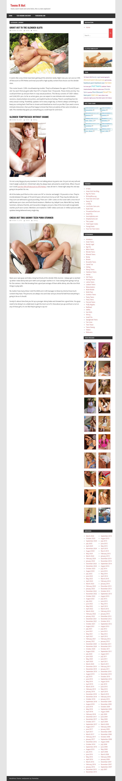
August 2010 (105, 681)
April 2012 (104, 636)
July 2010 (104, 684)
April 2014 (104, 576)
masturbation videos (90, 89)
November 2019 (91, 669)
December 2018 (91, 694)
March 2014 (105, 579)
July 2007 (104, 769)
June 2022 (89, 604)
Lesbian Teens (106, 86)
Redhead (89, 307)
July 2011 (104, 656)
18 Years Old (88, 77)
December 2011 (106, 644)
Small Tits (107, 92)
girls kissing (108, 80)
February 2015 (106, 553)
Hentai (88, 274)
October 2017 (90, 722)
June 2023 (89, 576)
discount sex (100, 80)
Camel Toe (89, 264)
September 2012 (106, 624)
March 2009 (105, 724)
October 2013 (105, 591)
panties (90, 92)
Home (10, 16)
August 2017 (90, 727)
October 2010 (105, 676)
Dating (88, 267)
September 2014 (106, 564)
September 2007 (106, 767)
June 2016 (89, 754)
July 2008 (104, 744)
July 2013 (104, 599)
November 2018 (91, 697)
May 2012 (104, 634)
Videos (88, 330)
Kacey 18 (89, 201)
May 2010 (104, 689)
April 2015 (104, 548)
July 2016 (89, 752)
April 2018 (89, 712)
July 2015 (104, 541)
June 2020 (89, 656)
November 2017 (91, 719)
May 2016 (89, 757)
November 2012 (106, 619)
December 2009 (106, 701)
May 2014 (104, 574)
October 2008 (105, 737)
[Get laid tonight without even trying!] (98, 67)
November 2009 (106, 704)
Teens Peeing (90, 327)
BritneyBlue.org (91, 196)
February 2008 (106, 757)
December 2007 (106, 762)
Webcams (89, 332)
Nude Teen (89, 209)
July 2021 (89, 629)
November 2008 (106, 734)
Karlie (27, 30)
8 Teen (88, 189)
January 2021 (90, 641)
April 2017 (89, 732)
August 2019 (90, 674)
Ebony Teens (90, 269)
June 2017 (89, 729)
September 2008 (106, 739)
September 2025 (91, 541)
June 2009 (104, 717)
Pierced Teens (90, 302)
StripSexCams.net (92, 219)
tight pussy (92, 98)
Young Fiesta (90, 226)
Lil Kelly (88, 204)
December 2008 (106, 732)
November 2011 (106, 646)
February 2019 (91, 689)
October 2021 (90, 624)
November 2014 (106, 561)
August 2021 (90, 626)
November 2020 (91, 646)
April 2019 (89, 684)
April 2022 (89, 609)
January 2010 (105, 699)
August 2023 (90, 571)
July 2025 (89, 543)
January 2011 (105, 669)
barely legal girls (105, 77)
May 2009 (104, 719)
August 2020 (90, 651)
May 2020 (89, 659)
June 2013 (104, 601)
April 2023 (89, 581)
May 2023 (89, 579)
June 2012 (104, 631)
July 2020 (89, 654)
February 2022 (91, 614)
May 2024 (89, 553)
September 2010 (106, 679)
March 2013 (105, 609)
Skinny (35, 30)
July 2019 (89, 676)
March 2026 (90, 536)
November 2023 (91, 566)
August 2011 (105, 654)
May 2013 (104, 604)
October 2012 (105, 621)
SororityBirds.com (92, 216)
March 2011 (105, 664)
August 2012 (105, 626)
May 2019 (89, 681)
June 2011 (104, 659)
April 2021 (89, 636)
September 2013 (106, 594)
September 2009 (106, 709)
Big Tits (88, 247)
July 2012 (104, 629)
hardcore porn (89, 83)
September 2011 (106, 651)
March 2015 (105, 551)
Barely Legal (96, 77)
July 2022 (89, 601)
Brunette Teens (91, 262)
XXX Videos (108, 98)
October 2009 (105, 707)
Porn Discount (97, 92)
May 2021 (89, 634)
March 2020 (90, 664)
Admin (28, 220)
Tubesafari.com (40, 16)
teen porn (87, 95)
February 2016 (91, 764)
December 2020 (91, 644)
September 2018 (91, 701)
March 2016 (90, 762)
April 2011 (104, 661)
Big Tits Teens (90, 194)
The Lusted (89, 221)
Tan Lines (89, 322)
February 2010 (106, 697)
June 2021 (89, 631)
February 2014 (106, 581)
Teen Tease (89, 325)
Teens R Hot (17, 5)
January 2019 (90, 691)
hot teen (108, 83)
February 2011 (106, 666)
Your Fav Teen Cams (92, 229)
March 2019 (90, 686)
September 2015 (106, 536)
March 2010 (105, 694)
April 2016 (89, 759)
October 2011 (105, 649)
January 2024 (90, 561)
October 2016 (90, 744)
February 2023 (91, 586)
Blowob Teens (90, 254)
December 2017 (91, 717)
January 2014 (105, 584)
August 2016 (90, 749)
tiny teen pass (100, 98)
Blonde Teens (90, 252)
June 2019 (89, 679)
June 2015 (104, 543)
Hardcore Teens (91, 272)
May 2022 (89, 606)
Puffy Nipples (90, 304)
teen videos (101, 95)
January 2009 (105, 729)
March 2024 (90, 556)
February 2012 (106, 639)
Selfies (88, 310)
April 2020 (89, 661)
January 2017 (90, 739)
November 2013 (106, 589)
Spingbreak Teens (92, 320)
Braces (88, 259)
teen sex (94, 95)
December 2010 (106, 671)
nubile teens (100, 89)
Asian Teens (90, 242)
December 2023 (91, 564)
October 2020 (90, 649)
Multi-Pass (89, 292)
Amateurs (89, 239)
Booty (88, 257)
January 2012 (105, 641)
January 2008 (105, 759)
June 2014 (104, 571)
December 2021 (91, 619)
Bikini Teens (90, 249)
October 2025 (90, 538)
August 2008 (105, 742)
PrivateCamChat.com (93, 211)
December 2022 (91, 591)
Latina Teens (90, 282)
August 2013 (105, 596)
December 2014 (106, 558)
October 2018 (90, 699)
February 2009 (106, 727)
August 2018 (90, 704)
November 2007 (106, 764)
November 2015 (91, 772)
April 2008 (104, 752)
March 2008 (105, 754)
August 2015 (105, 538)
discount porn (89, 80)
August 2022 (90, 599)
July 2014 (104, 568)
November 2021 (91, 621)
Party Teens (90, 300)
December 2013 (106, 586)
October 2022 (90, 596)
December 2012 (106, 616)
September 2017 (91, 724)
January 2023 (90, 589)
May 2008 (104, 749)
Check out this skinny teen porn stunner (31, 217)
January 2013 (105, 614)
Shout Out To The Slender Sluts (26, 27)
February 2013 (106, 611)
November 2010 (106, 674)
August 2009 (105, 712)
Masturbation (90, 287)
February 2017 (91, 737)
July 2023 (89, 574)
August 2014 (105, 566)
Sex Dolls (89, 312)
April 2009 (104, 722)
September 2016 (91, 747)
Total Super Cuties (92, 224)
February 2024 (91, 558)
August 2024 (90, 551)
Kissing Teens (90, 279)
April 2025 (89, 546)
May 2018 (89, 709)
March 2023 (90, 584)
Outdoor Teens (91, 294)
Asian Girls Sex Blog (92, 191)
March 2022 (90, 611)
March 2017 (90, 734)
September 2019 (91, 671)
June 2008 (104, 747)
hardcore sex (99, 83)
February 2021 (91, 639)
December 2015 (91, 769)
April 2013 (104, 606)
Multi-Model (90, 289)
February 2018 (91, 714)
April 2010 (104, 691)
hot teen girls (87, 86)
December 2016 (91, 742)
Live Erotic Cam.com (92, 206)
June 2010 (104, 686)
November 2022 (91, 594)
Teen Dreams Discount (24, 16)
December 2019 (91, 666)
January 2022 (90, 616)
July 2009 (104, 714)
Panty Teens (90, 297)
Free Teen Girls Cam (92, 199)
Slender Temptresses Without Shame (29, 117)
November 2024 (91, 548)
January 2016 (90, 767)
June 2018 (89, 707)
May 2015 (104, 546)
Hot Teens (96, 86)
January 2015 (105, 556)
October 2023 (90, 568)
